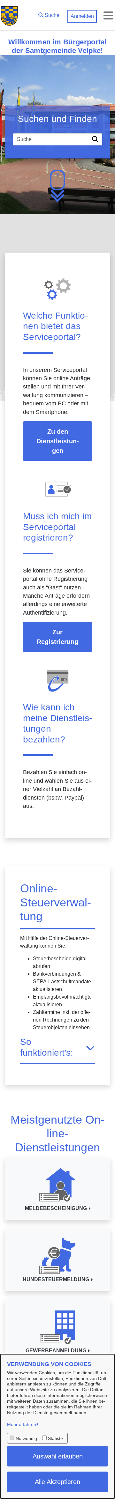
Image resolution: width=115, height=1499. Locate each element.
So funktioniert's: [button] (46, 1047)
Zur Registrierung (57, 637)
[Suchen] (96, 139)
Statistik (56, 1438)
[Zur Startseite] (9, 15)
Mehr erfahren (21, 1424)
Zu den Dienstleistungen (57, 441)
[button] (49, 13)
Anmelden (82, 16)
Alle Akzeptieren (57, 1481)
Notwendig (26, 1438)
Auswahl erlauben (58, 1456)
